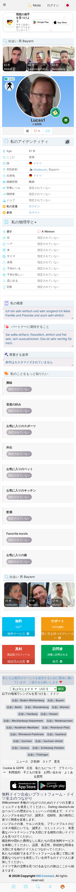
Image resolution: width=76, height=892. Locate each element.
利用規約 (14, 772)
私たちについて (45, 768)
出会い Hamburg (27, 713)
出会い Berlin (14, 707)
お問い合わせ (52, 772)
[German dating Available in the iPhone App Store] (24, 783)
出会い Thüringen (38, 754)
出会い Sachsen (22, 741)
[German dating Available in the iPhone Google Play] (52, 783)
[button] (4, 4)
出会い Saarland (56, 734)
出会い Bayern (56, 700)
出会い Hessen (49, 713)
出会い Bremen (60, 707)
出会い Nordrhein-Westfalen (22, 727)
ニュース (22, 761)
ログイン (53, 5)
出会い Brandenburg (37, 707)
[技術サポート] (62, 887)
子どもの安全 (32, 772)
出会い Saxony (20, 747)
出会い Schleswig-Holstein (48, 747)
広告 (30, 768)
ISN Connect (45, 876)
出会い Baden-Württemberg (28, 700)
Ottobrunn (40, 169)
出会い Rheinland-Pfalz (56, 727)
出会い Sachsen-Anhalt (49, 741)
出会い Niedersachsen (60, 720)
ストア (46, 761)
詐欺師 (35, 761)
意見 (57, 761)
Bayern (54, 169)
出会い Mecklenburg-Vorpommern (23, 720)
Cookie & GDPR (13, 768)
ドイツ (37, 163)
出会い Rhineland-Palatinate (27, 734)
